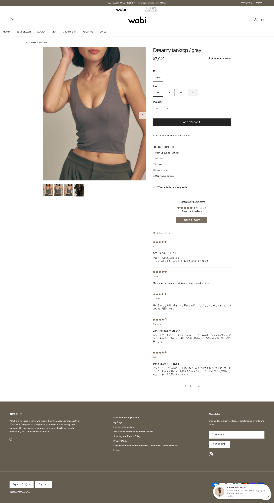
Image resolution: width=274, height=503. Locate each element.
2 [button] (190, 386)
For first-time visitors (123, 427)
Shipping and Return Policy (126, 436)
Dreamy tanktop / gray (38, 42)
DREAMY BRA (69, 32)
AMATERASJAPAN (22, 492)
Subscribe (219, 444)
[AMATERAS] (151, 9)
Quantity (157, 102)
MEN (54, 32)
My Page (117, 422)
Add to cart (191, 122)
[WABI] (121, 9)
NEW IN (6, 32)
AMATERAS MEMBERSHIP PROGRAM (133, 431)
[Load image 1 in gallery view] (94, 114)
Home (25, 42)
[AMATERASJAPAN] (137, 20)
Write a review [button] (192, 219)
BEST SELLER (24, 32)
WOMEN (41, 32)
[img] (160, 242)
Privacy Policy (120, 441)
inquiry (116, 450)
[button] (195, 386)
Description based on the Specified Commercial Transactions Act (145, 445)
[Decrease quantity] (156, 108)
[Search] (11, 20)
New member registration (126, 417)
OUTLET (104, 32)
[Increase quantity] (168, 108)
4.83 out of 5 (200, 208)
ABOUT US (88, 32)
